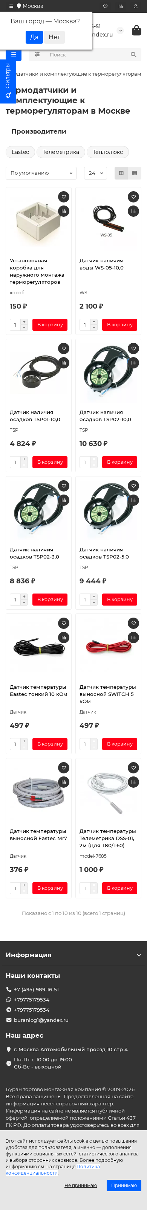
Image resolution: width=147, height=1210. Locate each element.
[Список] (134, 173)
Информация (29, 955)
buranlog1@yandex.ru (41, 1020)
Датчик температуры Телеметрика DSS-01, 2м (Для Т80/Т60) (108, 838)
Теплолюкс (108, 152)
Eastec (20, 152)
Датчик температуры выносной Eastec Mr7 (38, 834)
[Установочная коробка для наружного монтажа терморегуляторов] (38, 221)
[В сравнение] (63, 211)
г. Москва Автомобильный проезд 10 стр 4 (71, 1049)
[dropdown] (11, 6)
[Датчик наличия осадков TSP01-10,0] (38, 373)
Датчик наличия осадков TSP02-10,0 (105, 415)
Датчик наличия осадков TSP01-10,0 (35, 415)
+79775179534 (31, 1000)
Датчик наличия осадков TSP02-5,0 (104, 553)
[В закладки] (63, 196)
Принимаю (124, 1185)
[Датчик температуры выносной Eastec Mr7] (38, 792)
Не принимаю (80, 1185)
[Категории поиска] (37, 54)
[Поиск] (133, 55)
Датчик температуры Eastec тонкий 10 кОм (38, 690)
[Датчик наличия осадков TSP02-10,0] (108, 373)
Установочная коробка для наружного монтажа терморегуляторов (37, 271)
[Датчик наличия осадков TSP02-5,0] (108, 510)
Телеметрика (61, 152)
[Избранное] (105, 6)
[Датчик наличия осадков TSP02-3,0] (38, 510)
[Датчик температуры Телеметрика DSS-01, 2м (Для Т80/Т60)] (108, 792)
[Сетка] (121, 173)
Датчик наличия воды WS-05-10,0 (102, 264)
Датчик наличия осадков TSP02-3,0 (34, 553)
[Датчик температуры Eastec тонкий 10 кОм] (38, 648)
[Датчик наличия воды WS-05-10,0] (108, 221)
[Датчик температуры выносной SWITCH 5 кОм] (108, 648)
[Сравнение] (120, 6)
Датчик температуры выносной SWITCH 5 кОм (108, 694)
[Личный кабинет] (135, 6)
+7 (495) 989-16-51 (36, 989)
